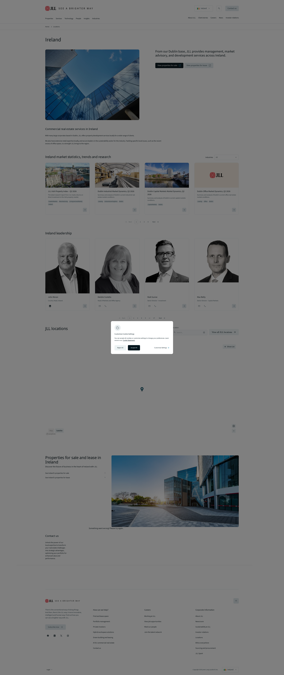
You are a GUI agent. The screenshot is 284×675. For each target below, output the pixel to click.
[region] (142, 337)
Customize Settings (162, 347)
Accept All (134, 348)
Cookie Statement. (129, 340)
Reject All (120, 348)
